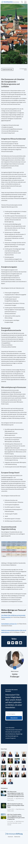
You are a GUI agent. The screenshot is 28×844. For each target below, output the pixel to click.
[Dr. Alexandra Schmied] (10, 774)
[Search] (21, 1)
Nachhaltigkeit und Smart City (9, 623)
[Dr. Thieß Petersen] (10, 767)
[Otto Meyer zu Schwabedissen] (24, 761)
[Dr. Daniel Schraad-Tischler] (17, 774)
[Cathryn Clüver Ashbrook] (3, 754)
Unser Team (4, 749)
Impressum (10, 836)
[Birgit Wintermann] (3, 781)
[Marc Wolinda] (10, 781)
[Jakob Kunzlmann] (17, 761)
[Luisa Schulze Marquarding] (24, 774)
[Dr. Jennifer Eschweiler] (10, 754)
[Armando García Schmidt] (24, 754)
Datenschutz (17, 836)
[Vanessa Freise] (17, 754)
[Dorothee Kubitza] (10, 761)
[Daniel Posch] (17, 767)
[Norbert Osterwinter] (3, 767)
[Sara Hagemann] (3, 761)
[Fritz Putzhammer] (24, 767)
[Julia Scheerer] (3, 774)
